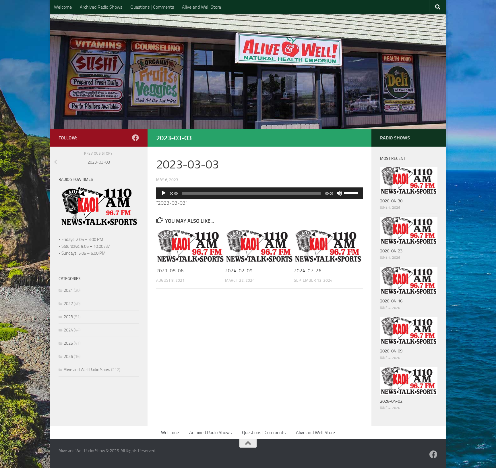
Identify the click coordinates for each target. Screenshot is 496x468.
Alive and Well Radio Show (87, 369)
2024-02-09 (239, 270)
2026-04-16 (391, 301)
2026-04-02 (391, 401)
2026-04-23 (391, 251)
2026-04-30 (391, 201)
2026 (68, 356)
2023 (68, 316)
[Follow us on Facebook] (135, 137)
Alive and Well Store (201, 7)
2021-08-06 (170, 270)
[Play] (163, 193)
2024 (68, 330)
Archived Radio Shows (101, 7)
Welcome (63, 7)
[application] (259, 193)
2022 (68, 303)
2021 (68, 290)
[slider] (352, 192)
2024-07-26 (307, 270)
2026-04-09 (391, 351)
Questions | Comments (152, 7)
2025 (68, 343)
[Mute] (339, 193)
